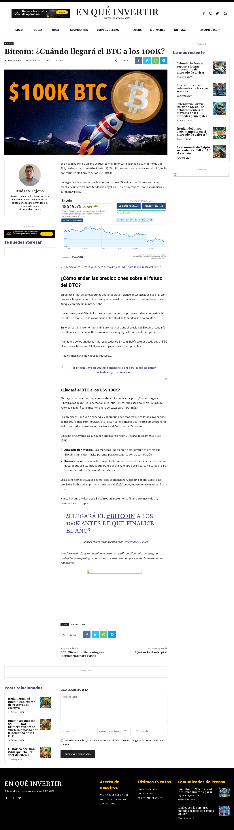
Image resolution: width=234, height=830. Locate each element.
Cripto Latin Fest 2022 (150, 798)
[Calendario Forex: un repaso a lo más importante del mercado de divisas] (219, 68)
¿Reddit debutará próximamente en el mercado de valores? (192, 132)
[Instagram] (210, 13)
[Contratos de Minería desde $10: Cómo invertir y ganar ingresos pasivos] (224, 792)
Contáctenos (107, 803)
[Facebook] (203, 13)
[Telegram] (163, 60)
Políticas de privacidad (113, 799)
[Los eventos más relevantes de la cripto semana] (219, 89)
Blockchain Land (147, 789)
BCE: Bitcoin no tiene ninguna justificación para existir (82, 654)
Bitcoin (9, 43)
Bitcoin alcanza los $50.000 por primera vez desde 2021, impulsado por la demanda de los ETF (23, 728)
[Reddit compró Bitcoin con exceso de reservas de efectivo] (46, 702)
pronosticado (112, 327)
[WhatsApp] (155, 60)
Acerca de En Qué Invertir (114, 795)
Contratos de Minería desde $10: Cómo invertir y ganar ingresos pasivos (195, 792)
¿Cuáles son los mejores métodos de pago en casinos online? (196, 811)
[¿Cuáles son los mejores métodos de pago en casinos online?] (224, 811)
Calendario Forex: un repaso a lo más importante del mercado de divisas (192, 68)
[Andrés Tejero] (30, 175)
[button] (225, 13)
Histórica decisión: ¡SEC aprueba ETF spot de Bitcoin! (22, 752)
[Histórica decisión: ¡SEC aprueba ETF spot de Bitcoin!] (46, 752)
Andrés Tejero (15, 60)
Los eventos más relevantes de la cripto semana (193, 88)
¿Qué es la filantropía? (151, 652)
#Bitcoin (120, 516)
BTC (83, 624)
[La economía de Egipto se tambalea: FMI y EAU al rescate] (219, 151)
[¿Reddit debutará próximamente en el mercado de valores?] (219, 133)
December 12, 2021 (136, 541)
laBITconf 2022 (146, 793)
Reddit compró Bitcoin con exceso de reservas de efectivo (21, 703)
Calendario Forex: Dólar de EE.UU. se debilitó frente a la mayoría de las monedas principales (192, 110)
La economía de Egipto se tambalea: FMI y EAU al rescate (194, 150)
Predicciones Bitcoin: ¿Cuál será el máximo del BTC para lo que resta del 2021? (112, 267)
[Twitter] (217, 13)
